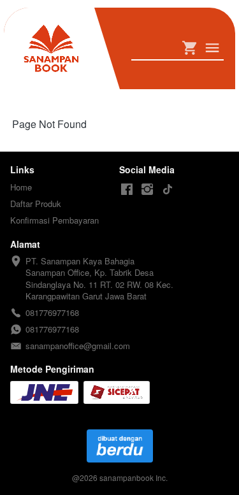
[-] (126, 189)
